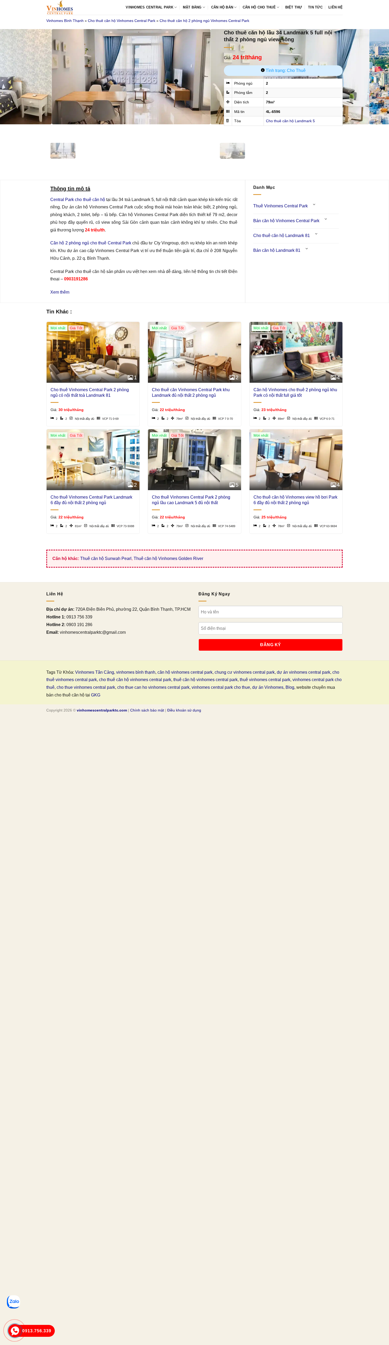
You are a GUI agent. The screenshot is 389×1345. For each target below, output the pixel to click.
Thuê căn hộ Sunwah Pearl (106, 558)
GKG (95, 695)
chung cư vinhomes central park (245, 672)
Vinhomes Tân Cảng (94, 672)
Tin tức (315, 7)
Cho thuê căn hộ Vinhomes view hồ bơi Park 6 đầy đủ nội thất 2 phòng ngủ (295, 500)
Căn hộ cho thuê (259, 7)
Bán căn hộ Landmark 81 (276, 250)
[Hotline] (15, 1330)
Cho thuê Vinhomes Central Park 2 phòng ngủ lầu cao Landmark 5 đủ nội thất (191, 500)
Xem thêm (59, 292)
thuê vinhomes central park (265, 679)
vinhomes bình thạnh (135, 672)
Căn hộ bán (222, 7)
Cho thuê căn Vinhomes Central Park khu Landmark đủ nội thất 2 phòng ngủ (191, 392)
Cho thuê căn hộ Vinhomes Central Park (121, 21)
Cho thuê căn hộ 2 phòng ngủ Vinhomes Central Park (204, 21)
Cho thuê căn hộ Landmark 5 (290, 121)
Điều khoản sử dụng (184, 710)
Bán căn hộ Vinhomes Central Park (286, 220)
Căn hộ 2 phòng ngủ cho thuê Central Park (90, 243)
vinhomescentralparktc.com (102, 710)
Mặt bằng (192, 7)
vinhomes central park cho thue (221, 687)
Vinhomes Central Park (149, 7)
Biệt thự (293, 7)
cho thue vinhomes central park (86, 687)
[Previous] (51, 129)
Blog (290, 687)
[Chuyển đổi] (314, 204)
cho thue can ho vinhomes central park (153, 687)
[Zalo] (13, 1301)
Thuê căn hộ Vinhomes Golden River (168, 558)
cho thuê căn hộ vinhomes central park (135, 679)
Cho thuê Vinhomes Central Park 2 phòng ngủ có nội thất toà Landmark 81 (90, 392)
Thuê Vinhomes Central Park (280, 206)
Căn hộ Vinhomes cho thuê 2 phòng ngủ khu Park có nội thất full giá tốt (295, 392)
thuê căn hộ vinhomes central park (205, 679)
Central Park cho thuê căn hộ (77, 199)
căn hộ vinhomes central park (184, 672)
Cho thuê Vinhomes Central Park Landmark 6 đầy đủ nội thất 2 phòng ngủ (91, 500)
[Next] (66, 129)
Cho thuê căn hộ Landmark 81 (281, 235)
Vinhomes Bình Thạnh (65, 21)
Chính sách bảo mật (147, 710)
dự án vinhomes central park (303, 672)
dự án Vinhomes (267, 687)
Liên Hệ (335, 7)
